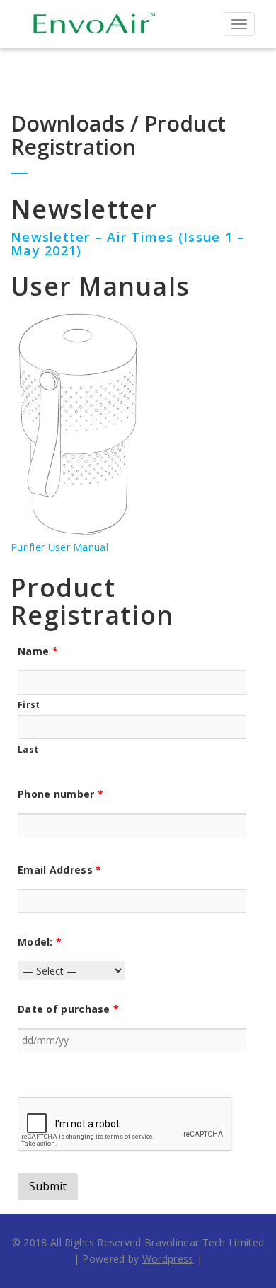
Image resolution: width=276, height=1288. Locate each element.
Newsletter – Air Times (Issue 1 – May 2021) (128, 244)
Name (38, 651)
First (29, 705)
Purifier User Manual (59, 547)
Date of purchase (68, 1009)
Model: (40, 941)
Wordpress (168, 1258)
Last (28, 749)
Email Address (60, 869)
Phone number (60, 794)
